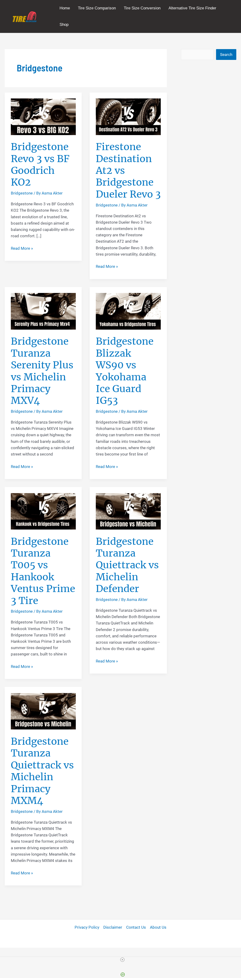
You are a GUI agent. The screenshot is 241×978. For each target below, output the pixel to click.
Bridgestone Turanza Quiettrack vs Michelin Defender (127, 565)
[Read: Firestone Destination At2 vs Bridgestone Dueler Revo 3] (128, 116)
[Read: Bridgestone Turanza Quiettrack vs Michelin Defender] (128, 511)
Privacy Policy (87, 927)
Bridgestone (22, 193)
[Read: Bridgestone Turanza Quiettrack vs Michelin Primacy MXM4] (43, 711)
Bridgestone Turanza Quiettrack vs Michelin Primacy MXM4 (42, 771)
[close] (122, 960)
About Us (158, 927)
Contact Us (136, 927)
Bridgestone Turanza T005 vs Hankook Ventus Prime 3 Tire (43, 571)
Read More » (22, 249)
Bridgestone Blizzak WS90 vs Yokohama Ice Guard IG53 (124, 370)
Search (226, 54)
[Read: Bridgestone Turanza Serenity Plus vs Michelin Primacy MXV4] (43, 310)
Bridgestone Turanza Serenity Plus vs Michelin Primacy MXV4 (42, 370)
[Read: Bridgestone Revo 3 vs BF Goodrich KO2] (43, 116)
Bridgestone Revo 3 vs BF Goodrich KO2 (40, 164)
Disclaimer (112, 927)
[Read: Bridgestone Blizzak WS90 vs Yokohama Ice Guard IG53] (128, 310)
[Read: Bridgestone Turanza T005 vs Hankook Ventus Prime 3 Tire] (43, 511)
